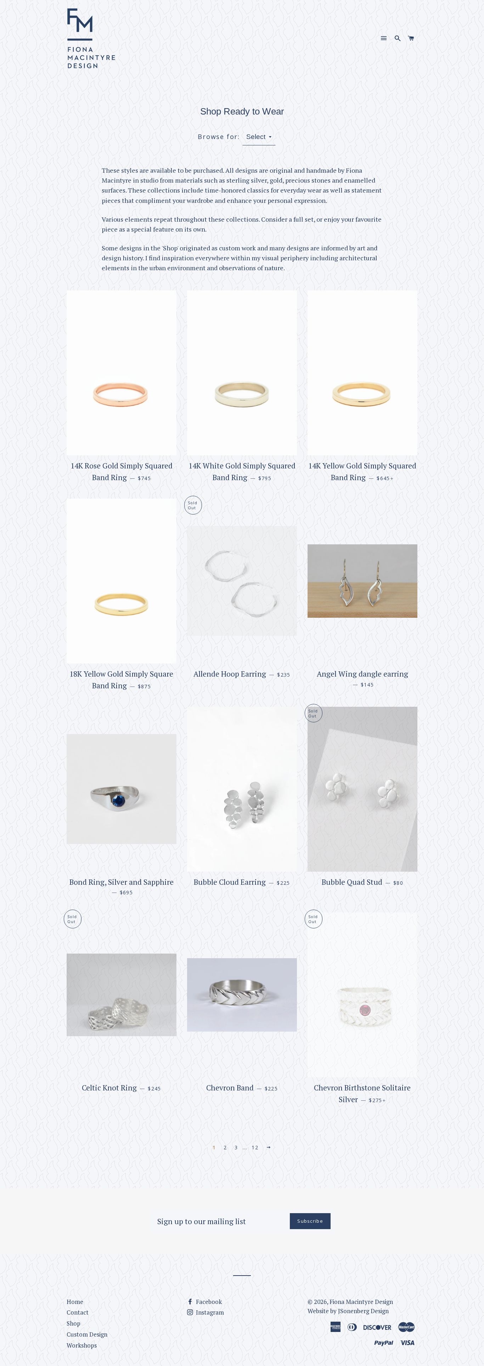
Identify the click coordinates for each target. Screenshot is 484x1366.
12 (255, 1147)
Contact (78, 1312)
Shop (73, 1323)
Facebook (208, 1302)
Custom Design (87, 1334)
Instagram (209, 1312)
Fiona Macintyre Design (361, 1302)
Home (75, 1302)
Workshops (82, 1345)
